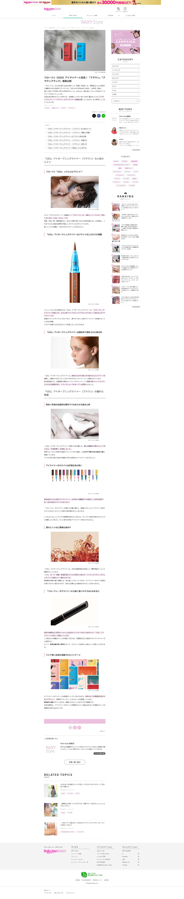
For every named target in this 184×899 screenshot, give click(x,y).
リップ (135, 171)
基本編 (135, 164)
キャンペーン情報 (92, 15)
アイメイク (51, 105)
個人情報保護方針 (86, 880)
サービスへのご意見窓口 (103, 859)
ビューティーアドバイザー (78, 862)
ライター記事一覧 (99, 753)
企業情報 (77, 880)
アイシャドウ (80, 831)
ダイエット (116, 182)
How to (63, 793)
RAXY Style (73, 15)
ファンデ (135, 182)
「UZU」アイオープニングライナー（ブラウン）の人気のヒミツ (69, 128)
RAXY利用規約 (101, 862)
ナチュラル (70, 793)
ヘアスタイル (119, 175)
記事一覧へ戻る (74, 762)
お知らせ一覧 (100, 851)
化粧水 (134, 178)
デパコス (126, 182)
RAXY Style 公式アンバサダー (68, 831)
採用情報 (106, 880)
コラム (114, 90)
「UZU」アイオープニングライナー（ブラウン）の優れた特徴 (68, 132)
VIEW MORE (136, 150)
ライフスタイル (121, 185)
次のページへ (74, 721)
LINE (123, 859)
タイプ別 (131, 185)
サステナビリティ (70, 893)
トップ (54, 15)
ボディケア (115, 78)
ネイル (114, 86)
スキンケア (115, 66)
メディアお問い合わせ (103, 853)
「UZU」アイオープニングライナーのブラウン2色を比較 (66, 136)
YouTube (124, 865)
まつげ (77, 793)
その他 (114, 94)
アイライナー (71, 108)
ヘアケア (114, 82)
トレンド (127, 171)
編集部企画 (134, 161)
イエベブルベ (131, 175)
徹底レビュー (55, 108)
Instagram (125, 856)
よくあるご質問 (130, 15)
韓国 (120, 168)
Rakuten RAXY (52, 9)
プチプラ (63, 108)
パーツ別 (70, 812)
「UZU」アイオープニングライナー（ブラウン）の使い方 (67, 144)
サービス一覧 (47, 893)
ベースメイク (116, 70)
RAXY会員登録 (126, 851)
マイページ (74, 856)
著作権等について (97, 880)
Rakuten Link (125, 862)
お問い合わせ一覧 (58, 893)
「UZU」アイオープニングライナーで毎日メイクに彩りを (67, 148)
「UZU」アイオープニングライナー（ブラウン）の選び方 (67, 140)
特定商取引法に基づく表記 (104, 865)
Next (102, 731)
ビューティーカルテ (77, 859)
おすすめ (47, 108)
